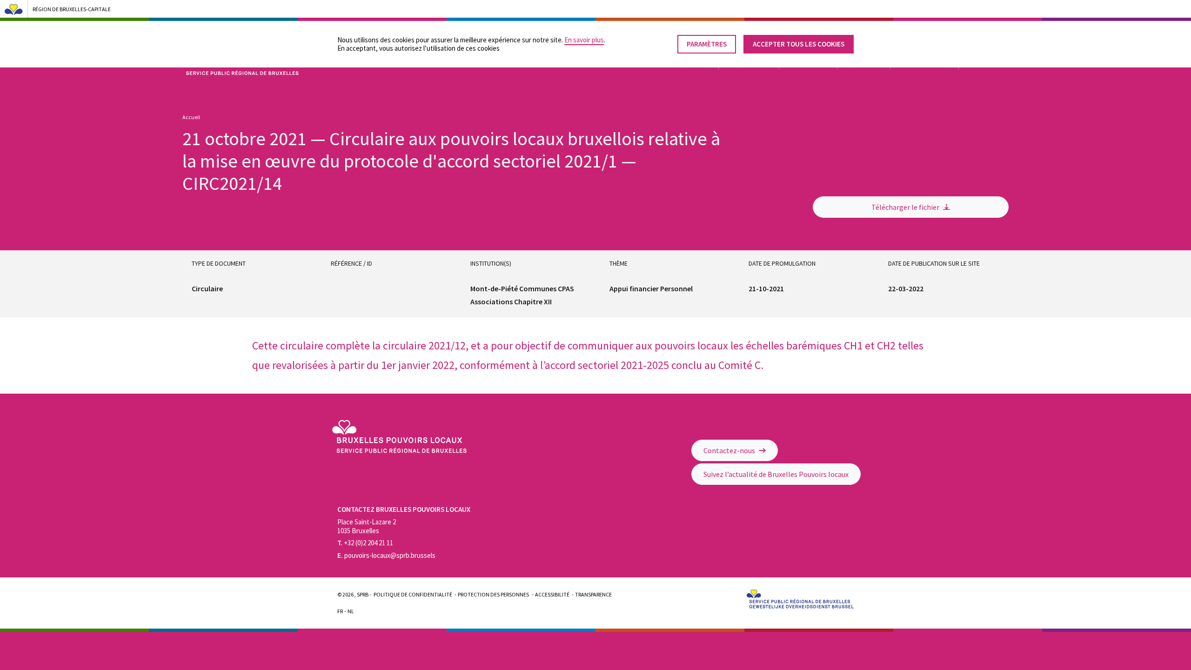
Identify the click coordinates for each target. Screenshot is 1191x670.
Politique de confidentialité (413, 594)
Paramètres (707, 44)
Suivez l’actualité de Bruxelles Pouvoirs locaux (776, 474)
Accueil (191, 117)
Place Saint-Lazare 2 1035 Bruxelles (366, 526)
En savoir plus (584, 39)
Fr (340, 611)
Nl (351, 611)
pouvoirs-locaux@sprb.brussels (386, 555)
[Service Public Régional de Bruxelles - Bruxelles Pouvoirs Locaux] (399, 450)
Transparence (593, 594)
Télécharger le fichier (906, 207)
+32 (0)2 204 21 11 (365, 542)
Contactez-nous (729, 450)
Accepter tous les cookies (798, 44)
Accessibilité (552, 594)
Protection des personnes (493, 594)
